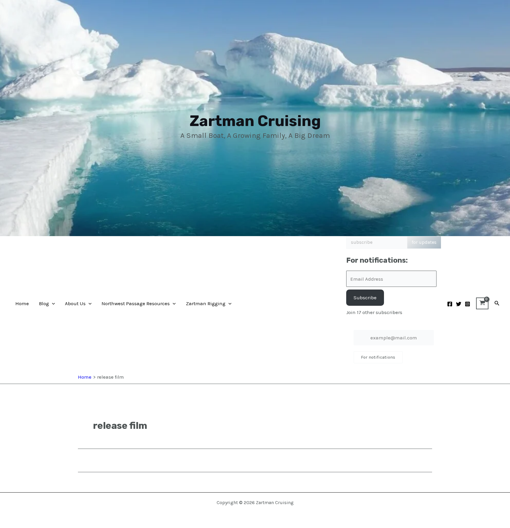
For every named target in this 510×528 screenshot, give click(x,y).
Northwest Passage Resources (136, 303)
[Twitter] (458, 304)
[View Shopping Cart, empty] (482, 303)
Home (22, 303)
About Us (75, 303)
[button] (52, 303)
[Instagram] (467, 304)
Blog (44, 303)
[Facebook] (449, 304)
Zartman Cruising (255, 121)
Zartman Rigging (205, 303)
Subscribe (365, 297)
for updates (424, 242)
